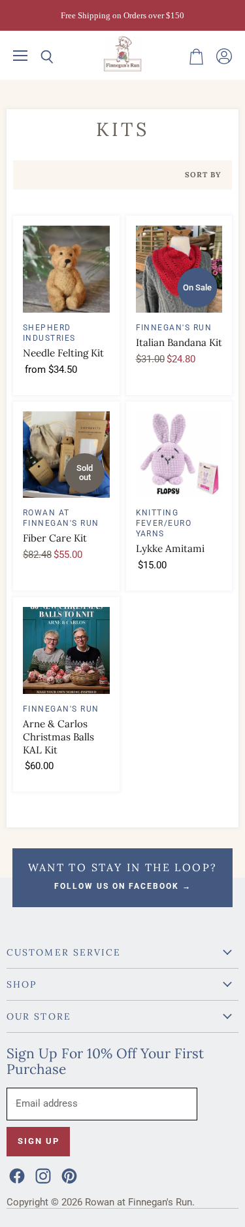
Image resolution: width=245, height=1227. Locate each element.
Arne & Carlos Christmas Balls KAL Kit (58, 736)
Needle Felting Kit (63, 353)
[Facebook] (15, 1174)
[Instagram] (42, 1174)
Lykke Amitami (170, 548)
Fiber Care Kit (55, 538)
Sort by (203, 175)
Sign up (38, 1141)
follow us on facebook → (122, 886)
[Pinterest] (68, 1174)
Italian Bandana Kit (179, 342)
